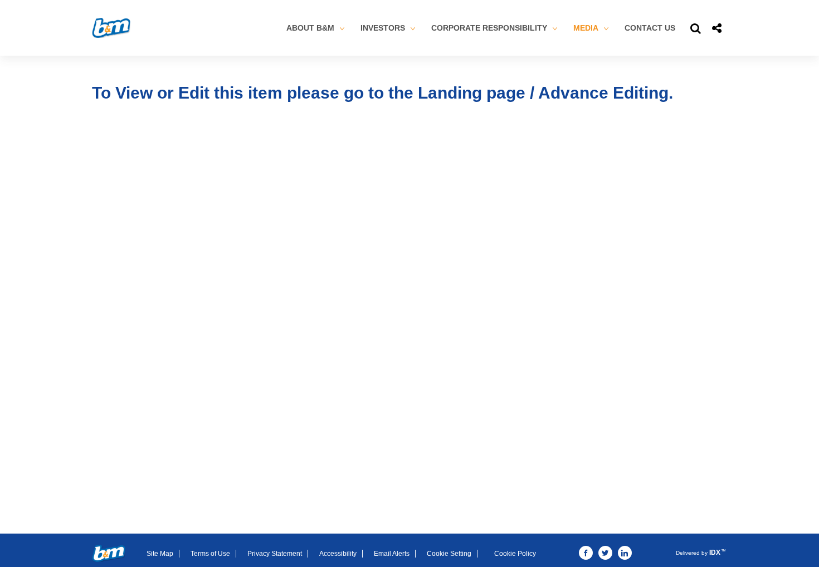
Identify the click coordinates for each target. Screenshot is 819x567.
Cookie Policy (515, 554)
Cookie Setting (449, 554)
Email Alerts (392, 554)
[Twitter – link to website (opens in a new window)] (605, 553)
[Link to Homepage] (111, 27)
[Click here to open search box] (695, 27)
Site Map (160, 554)
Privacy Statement (274, 554)
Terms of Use (210, 554)
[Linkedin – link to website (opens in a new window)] (625, 553)
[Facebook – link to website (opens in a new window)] (586, 553)
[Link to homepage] (108, 553)
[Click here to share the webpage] (716, 27)
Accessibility (338, 554)
